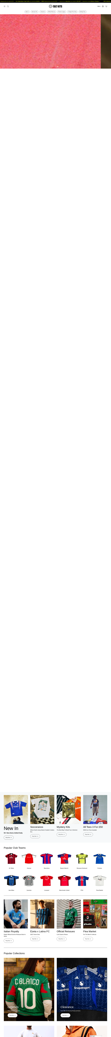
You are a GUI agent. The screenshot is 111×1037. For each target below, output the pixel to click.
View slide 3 (56, 66)
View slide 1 (53, 66)
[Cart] (106, 6)
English (93, 1036)
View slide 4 (57, 66)
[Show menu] (4, 6)
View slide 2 (54, 66)
